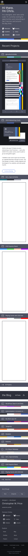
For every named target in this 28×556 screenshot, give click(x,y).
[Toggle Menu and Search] (26, 2)
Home (2, 2)
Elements (6, 545)
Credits (22, 545)
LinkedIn (17, 35)
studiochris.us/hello (6, 507)
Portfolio (5, 535)
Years (5, 493)
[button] (22, 111)
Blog (15, 531)
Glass (16, 31)
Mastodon (7, 28)
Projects (5, 539)
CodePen (7, 31)
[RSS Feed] (24, 395)
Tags (22, 493)
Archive (5, 489)
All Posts (17, 395)
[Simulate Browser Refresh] (16, 111)
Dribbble (7, 35)
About (15, 535)
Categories (13, 493)
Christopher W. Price (12, 503)
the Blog (6, 395)
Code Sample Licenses (14, 545)
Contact (16, 539)
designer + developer (9, 500)
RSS (14, 547)
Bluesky (17, 28)
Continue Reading (8, 171)
